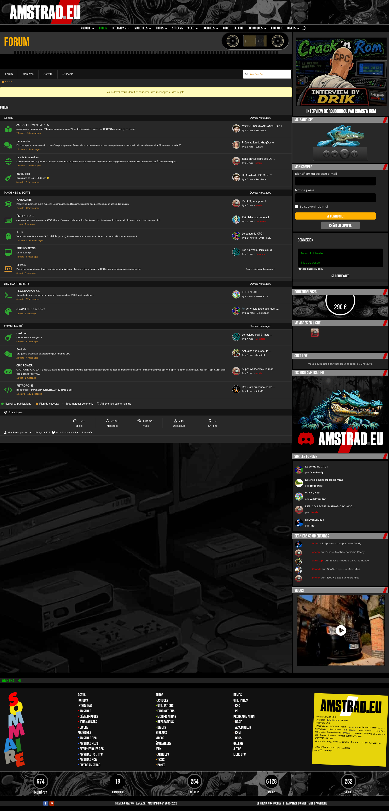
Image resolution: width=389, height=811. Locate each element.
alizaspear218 (42, 432)
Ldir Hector (260, 221)
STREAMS (177, 29)
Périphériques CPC (92, 748)
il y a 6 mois (247, 146)
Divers (291, 29)
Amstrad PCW (88, 759)
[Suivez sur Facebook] (45, 803)
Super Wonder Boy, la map (257, 368)
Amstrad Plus (89, 743)
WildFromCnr (262, 296)
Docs (238, 738)
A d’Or (237, 748)
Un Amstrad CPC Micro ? (256, 175)
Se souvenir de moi (314, 206)
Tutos (159, 695)
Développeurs (89, 716)
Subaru (259, 146)
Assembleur (243, 727)
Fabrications (165, 711)
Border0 (21, 349)
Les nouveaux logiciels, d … (258, 249)
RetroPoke (260, 130)
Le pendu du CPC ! (253, 233)
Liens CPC (239, 754)
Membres (28, 73)
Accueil (86, 29)
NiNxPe (379, 731)
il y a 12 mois (248, 313)
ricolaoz (357, 733)
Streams (161, 732)
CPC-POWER (24, 365)
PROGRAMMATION (28, 290)
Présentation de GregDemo (258, 142)
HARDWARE (24, 199)
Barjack (140, 803)
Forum (103, 29)
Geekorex (260, 254)
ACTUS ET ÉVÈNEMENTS (32, 124)
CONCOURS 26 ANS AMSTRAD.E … (264, 126)
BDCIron (334, 726)
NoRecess (320, 731)
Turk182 (358, 736)
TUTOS (160, 29)
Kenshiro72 (335, 729)
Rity (312, 525)
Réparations (165, 721)
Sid (316, 734)
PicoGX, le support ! (254, 201)
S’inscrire (67, 73)
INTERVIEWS (119, 29)
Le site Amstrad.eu (27, 157)
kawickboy (320, 728)
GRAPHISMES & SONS (30, 309)
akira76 (318, 750)
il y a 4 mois (247, 339)
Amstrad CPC (88, 738)
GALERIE (238, 29)
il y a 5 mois (247, 163)
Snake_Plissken (328, 735)
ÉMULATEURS (25, 216)
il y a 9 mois (247, 221)
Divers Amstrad (90, 765)
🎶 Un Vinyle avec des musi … (260, 308)
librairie (277, 29)
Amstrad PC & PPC (91, 754)
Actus (81, 695)
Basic (238, 721)
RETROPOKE (24, 385)
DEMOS (21, 264)
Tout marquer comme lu (79, 403)
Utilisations (165, 705)
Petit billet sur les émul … (257, 217)
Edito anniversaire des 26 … (258, 158)
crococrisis (316, 485)
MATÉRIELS (141, 29)
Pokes (161, 765)
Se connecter (340, 276)
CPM (238, 732)
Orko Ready (265, 238)
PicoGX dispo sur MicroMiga (343, 569)
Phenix (344, 720)
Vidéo (190, 29)
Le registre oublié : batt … (257, 334)
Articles (163, 754)
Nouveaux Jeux (314, 519)
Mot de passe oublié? (310, 268)
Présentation (23, 141)
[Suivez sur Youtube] (51, 803)
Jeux (158, 748)
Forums (83, 700)
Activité (48, 73)
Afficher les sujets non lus (115, 403)
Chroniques (255, 29)
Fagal (343, 726)
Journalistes (88, 721)
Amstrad (85, 711)
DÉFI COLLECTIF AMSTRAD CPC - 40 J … (330, 506)
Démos (237, 695)
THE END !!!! (250, 292)
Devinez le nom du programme (324, 479)
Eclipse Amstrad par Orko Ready (341, 543)
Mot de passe (304, 190)
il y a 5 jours (248, 296)
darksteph (260, 355)
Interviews (85, 705)
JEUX (19, 232)
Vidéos (160, 738)
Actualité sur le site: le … (257, 350)
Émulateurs (163, 743)
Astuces (162, 700)
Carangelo (378, 734)
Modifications (166, 716)
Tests (161, 759)
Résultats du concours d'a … (259, 387)
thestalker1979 (345, 736)
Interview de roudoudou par (341, 111)
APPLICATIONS (26, 248)
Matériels (84, 732)
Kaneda (316, 569)
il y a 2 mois (247, 391)
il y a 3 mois (247, 130)
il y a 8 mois (247, 355)
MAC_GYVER (365, 730)
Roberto (368, 733)
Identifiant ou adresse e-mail (316, 174)
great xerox (378, 727)
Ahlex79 (259, 391)
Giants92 (365, 727)
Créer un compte (340, 225)
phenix (258, 163)
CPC (237, 705)
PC (236, 711)
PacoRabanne (334, 732)
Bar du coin (23, 173)
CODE (226, 29)
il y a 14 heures (249, 238)
